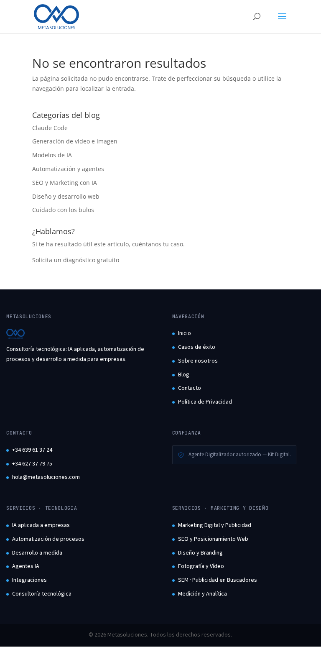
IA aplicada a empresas (41, 525)
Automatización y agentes (68, 169)
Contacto (189, 388)
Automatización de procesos (48, 539)
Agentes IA (25, 566)
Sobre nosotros (198, 361)
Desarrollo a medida (37, 553)
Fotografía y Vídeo (201, 566)
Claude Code (50, 128)
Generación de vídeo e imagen (74, 141)
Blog (183, 375)
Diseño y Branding (200, 553)
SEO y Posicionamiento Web (213, 539)
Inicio (184, 333)
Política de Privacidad (205, 402)
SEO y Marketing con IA (64, 183)
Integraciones (29, 580)
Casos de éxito (196, 347)
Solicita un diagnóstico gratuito (75, 260)
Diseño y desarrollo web (65, 196)
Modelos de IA (52, 155)
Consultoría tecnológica (41, 594)
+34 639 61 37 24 (32, 450)
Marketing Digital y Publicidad (214, 525)
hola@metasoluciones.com (46, 477)
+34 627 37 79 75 (32, 464)
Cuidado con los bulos (63, 210)
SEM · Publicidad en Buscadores (217, 580)
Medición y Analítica (202, 594)
